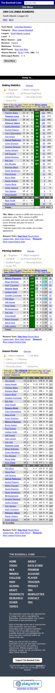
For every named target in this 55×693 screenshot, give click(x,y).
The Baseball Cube (11, 3)
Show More (9, 61)
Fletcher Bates (11, 113)
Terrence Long (12, 116)
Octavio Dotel (11, 288)
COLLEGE (15, 578)
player (7, 110)
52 (44, 150)
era (45, 275)
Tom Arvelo (10, 137)
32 (50, 295)
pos (27, 110)
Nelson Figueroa (13, 278)
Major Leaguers (31, 90)
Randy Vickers (11, 181)
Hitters (9, 359)
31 (50, 309)
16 (50, 299)
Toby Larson (10, 326)
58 (44, 143)
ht (34, 378)
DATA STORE (35, 565)
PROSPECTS (16, 594)
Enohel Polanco (12, 130)
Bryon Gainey (11, 119)
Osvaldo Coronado (13, 295)
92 (44, 130)
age (23, 110)
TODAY (13, 565)
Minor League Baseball (22, 30)
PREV (5, 20)
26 (50, 278)
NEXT (11, 20)
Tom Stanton (10, 191)
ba (32, 110)
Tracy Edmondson (13, 133)
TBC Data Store (43, 107)
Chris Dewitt (10, 316)
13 (50, 316)
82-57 (20, 52)
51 (44, 154)
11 (44, 174)
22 (50, 288)
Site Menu (27, 7)
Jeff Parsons (10, 154)
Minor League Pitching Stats (14, 342)
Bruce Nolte (10, 177)
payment (39, 665)
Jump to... (27, 77)
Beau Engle (10, 200)
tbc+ (37, 110)
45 (44, 164)
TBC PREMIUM (21, 371)
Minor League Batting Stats (14, 242)
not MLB (10, 93)
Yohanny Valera (12, 123)
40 (50, 312)
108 (43, 123)
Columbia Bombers (23, 27)
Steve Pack (10, 323)
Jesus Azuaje (11, 194)
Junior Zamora (11, 188)
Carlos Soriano (11, 150)
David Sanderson (12, 171)
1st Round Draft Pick (30, 93)
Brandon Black (11, 167)
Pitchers (23, 359)
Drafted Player (13, 97)
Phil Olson (9, 299)
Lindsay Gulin (11, 292)
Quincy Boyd (10, 184)
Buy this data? (16, 105)
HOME (12, 561)
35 (44, 204)
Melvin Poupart (11, 319)
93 (44, 133)
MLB (11, 569)
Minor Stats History (22, 239)
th (27, 275)
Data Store (22, 236)
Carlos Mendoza (12, 126)
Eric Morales (10, 164)
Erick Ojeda (10, 204)
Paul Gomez (10, 174)
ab (50, 110)
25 (44, 167)
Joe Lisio (9, 312)
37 (50, 302)
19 (50, 292)
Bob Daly (9, 160)
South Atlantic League (20, 33)
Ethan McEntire (12, 282)
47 (44, 157)
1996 (19, 40)
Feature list (15, 375)
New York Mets (21, 49)
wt (40, 378)
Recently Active (34, 97)
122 (43, 119)
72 (44, 137)
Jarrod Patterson (13, 140)
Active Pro (11, 100)
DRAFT (13, 590)
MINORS (14, 574)
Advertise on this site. (27, 688)
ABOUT (32, 561)
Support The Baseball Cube (27, 660)
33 (44, 171)
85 (44, 126)
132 (43, 113)
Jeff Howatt (10, 302)
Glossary (29, 85)
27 (50, 282)
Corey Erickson (11, 143)
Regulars (13, 90)
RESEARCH (16, 598)
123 (43, 116)
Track (48, 371)
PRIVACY (33, 586)
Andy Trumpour (12, 285)
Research (37, 239)
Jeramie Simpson (12, 147)
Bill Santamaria (11, 309)
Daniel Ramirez (12, 157)
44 (44, 160)
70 (44, 140)
